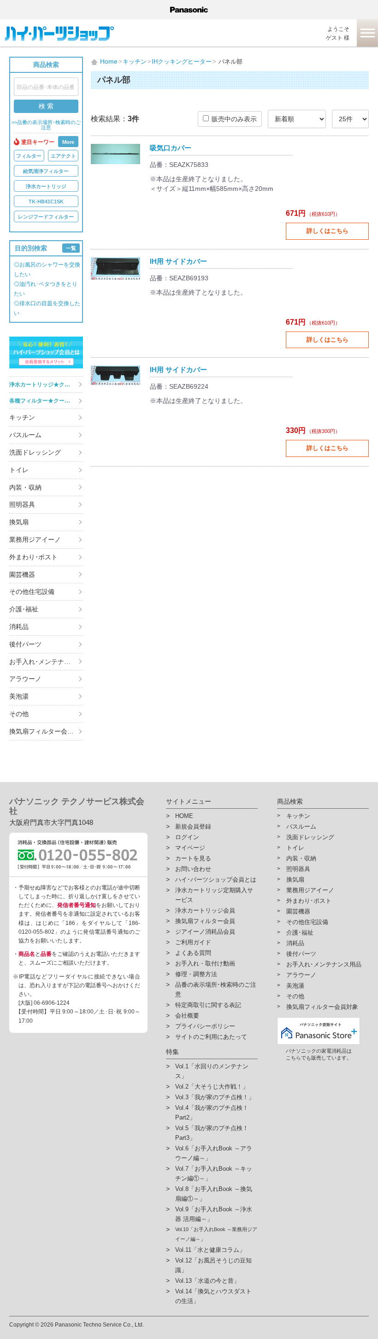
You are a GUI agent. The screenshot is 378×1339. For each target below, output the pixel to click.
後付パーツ (25, 644)
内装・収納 (25, 487)
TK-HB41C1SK (46, 201)
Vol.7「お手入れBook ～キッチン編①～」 (213, 1173)
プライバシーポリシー (205, 1026)
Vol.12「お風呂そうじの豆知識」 (213, 1265)
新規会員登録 (193, 826)
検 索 (46, 106)
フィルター (28, 156)
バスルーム (25, 434)
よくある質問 (193, 952)
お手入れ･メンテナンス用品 (46, 661)
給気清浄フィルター (46, 171)
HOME (184, 815)
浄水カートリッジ (46, 186)
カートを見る (193, 858)
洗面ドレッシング (35, 452)
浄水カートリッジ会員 (205, 910)
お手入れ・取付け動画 (205, 963)
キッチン (22, 417)
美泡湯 (19, 696)
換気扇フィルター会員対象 (46, 731)
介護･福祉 (23, 609)
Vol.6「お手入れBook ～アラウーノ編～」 (213, 1153)
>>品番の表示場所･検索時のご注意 (46, 125)
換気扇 (19, 522)
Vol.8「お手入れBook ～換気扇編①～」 (213, 1193)
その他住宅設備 (31, 591)
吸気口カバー (170, 148)
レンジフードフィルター (46, 216)
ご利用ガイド (193, 942)
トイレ (19, 470)
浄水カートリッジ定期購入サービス (214, 895)
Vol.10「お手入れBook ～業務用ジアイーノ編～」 (216, 1234)
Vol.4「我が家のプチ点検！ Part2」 (211, 1112)
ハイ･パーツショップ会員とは (215, 879)
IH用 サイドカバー (178, 261)
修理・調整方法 (196, 974)
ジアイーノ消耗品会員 (205, 931)
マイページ (190, 847)
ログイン (187, 837)
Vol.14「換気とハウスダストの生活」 (213, 1296)
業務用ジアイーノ (35, 539)
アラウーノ (25, 678)
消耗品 (19, 626)
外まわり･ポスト (33, 557)
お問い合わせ (193, 868)
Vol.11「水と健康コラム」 (210, 1249)
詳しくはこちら (327, 230)
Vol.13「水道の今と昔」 (207, 1280)
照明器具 (22, 504)
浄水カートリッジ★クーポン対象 (46, 384)
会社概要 (187, 1015)
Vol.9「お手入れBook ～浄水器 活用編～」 (213, 1214)
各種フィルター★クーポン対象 (46, 400)
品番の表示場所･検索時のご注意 (215, 989)
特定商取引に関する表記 (208, 1004)
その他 (19, 713)
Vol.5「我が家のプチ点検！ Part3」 (211, 1133)
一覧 (71, 248)
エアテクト (63, 156)
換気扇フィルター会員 (205, 921)
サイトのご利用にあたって (211, 1036)
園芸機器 (22, 574)
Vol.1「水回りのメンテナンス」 (211, 1071)
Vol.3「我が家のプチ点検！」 (214, 1097)
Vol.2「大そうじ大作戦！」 (211, 1086)
